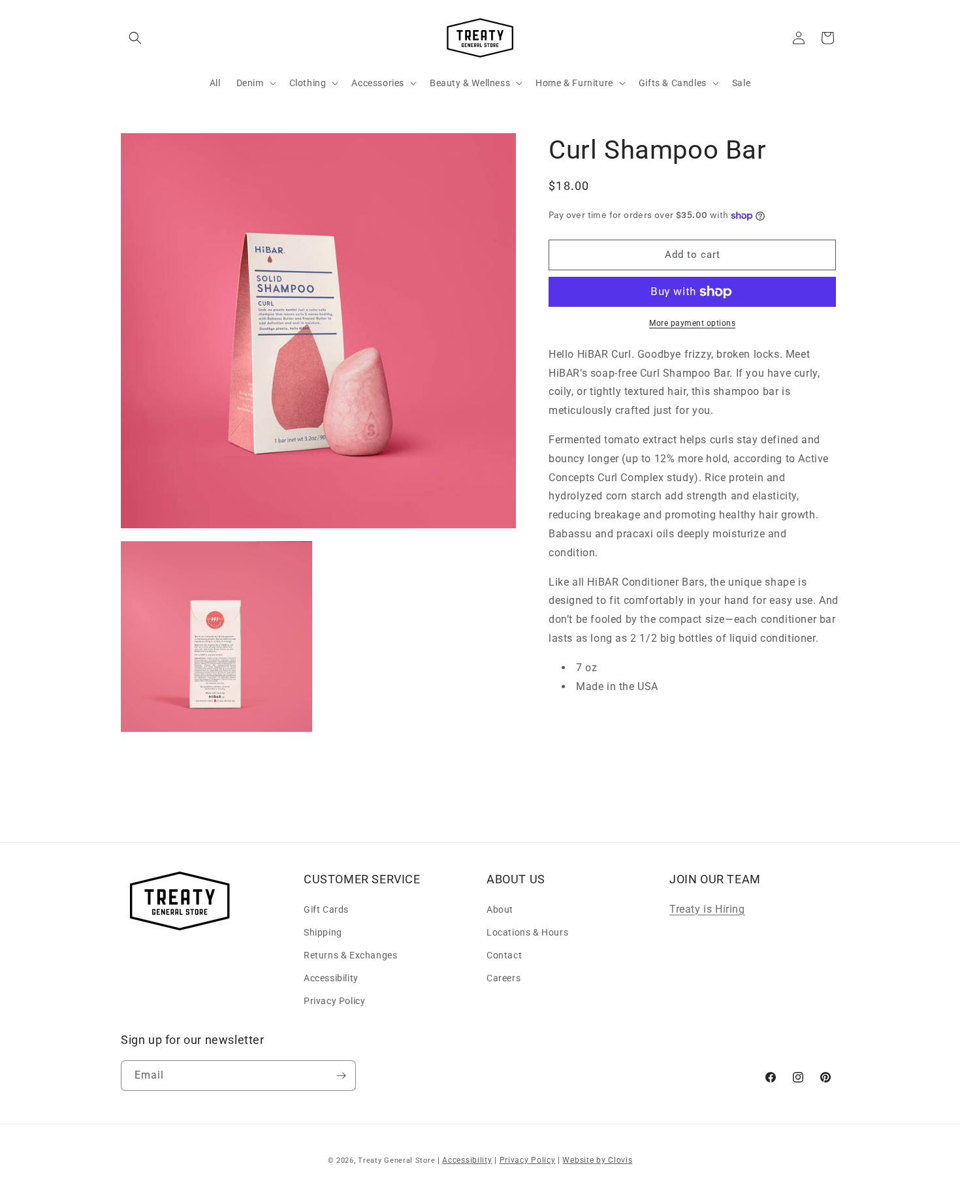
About (500, 909)
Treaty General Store (396, 1160)
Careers (503, 978)
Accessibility (331, 978)
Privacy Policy (334, 1001)
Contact (504, 954)
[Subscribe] (341, 1075)
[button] (135, 38)
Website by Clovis (597, 1160)
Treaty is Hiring (707, 908)
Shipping (323, 931)
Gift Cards (326, 909)
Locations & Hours (527, 931)
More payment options (692, 323)
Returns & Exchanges (350, 954)
